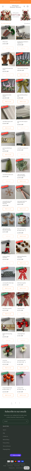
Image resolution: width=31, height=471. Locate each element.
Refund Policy (6, 439)
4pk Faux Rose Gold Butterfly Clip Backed (7, 229)
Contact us (5, 436)
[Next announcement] (28, 1)
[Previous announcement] (2, 1)
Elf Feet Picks (5, 41)
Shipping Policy (6, 449)
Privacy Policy (6, 442)
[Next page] (19, 403)
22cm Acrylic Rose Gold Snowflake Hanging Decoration (7, 202)
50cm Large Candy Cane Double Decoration (22, 202)
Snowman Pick (20, 387)
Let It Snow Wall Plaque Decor (7, 149)
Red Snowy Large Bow (21, 282)
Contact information (20, 467)
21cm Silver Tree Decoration (22, 148)
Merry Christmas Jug (21, 228)
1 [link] (11, 403)
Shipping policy (12, 467)
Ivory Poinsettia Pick (21, 360)
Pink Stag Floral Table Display (7, 95)
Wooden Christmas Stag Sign (7, 334)
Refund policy (10, 465)
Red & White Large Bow (7, 308)
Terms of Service (7, 446)
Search (4, 430)
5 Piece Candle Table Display (22, 68)
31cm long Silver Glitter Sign (8, 282)
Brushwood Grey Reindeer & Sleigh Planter (22, 42)
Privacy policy (17, 465)
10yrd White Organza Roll (8, 121)
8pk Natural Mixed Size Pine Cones (21, 257)
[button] (2, 6)
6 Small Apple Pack (21, 333)
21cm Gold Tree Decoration (8, 174)
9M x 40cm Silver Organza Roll (22, 122)
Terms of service (24, 465)
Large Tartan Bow (20, 308)
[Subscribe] (26, 421)
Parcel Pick (5, 360)
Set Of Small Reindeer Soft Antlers (8, 69)
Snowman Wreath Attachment (6, 257)
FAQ (4, 433)
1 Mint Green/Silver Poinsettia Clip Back (21, 175)
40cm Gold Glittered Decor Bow (22, 95)
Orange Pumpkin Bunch (7, 387)
